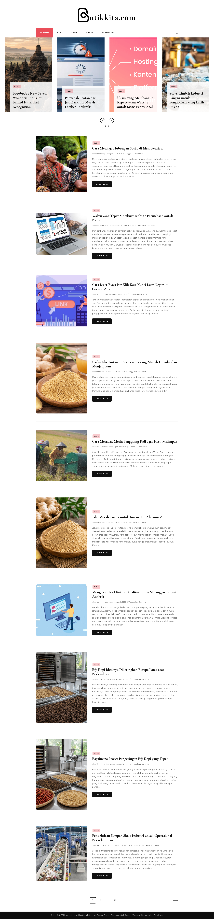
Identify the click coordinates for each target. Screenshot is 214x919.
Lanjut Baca (102, 184)
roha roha (100, 154)
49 (116, 900)
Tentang (73, 33)
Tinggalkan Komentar (134, 154)
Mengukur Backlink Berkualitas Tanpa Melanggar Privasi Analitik (134, 594)
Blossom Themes (132, 915)
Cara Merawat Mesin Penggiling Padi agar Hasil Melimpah (134, 441)
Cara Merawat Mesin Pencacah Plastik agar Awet (185, 102)
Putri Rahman (101, 225)
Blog (59, 33)
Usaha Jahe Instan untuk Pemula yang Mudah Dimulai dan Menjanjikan (134, 364)
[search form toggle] (177, 33)
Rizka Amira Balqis (103, 679)
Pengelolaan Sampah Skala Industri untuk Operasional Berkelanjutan (132, 837)
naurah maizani (102, 294)
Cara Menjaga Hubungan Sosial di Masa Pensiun (127, 148)
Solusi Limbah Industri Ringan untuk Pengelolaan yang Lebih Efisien (134, 100)
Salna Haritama (102, 447)
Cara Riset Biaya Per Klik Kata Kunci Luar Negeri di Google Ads (130, 286)
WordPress (158, 915)
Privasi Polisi (107, 33)
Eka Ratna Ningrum (103, 845)
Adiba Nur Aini (101, 372)
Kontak (89, 33)
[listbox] (107, 82)
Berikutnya (174, 900)
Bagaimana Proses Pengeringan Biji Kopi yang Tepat (130, 758)
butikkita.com (71, 915)
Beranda (44, 33)
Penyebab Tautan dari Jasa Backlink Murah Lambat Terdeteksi (28, 102)
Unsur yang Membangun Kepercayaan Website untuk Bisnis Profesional (83, 102)
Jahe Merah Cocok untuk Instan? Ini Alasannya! (127, 517)
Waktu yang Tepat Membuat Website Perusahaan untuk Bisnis (132, 217)
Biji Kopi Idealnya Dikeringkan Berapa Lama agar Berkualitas (128, 671)
